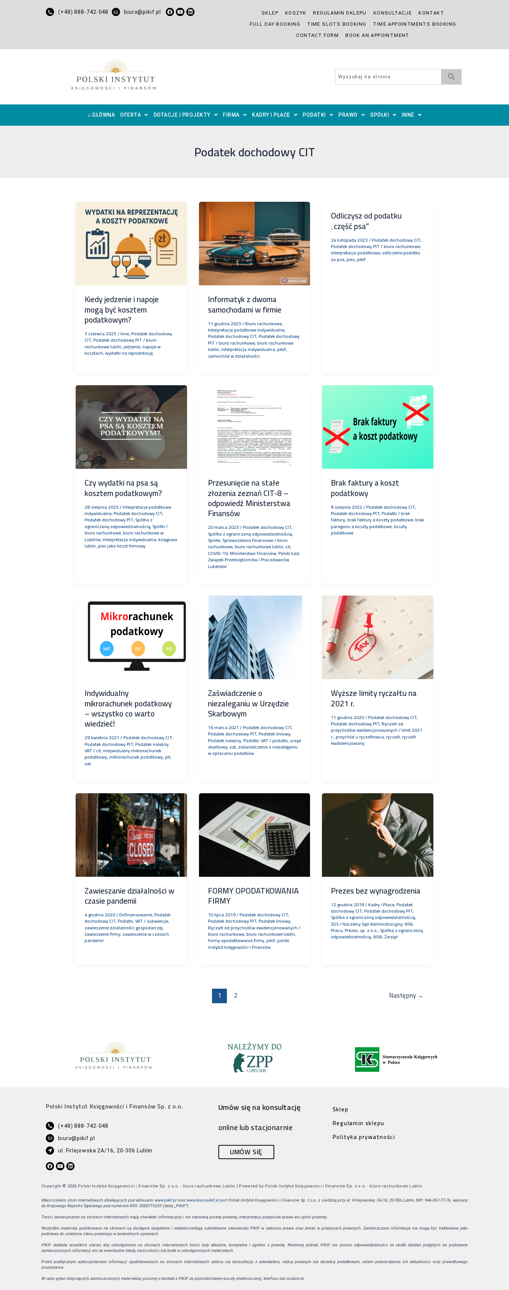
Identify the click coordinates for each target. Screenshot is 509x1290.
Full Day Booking (275, 24)
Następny (406, 995)
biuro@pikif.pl (142, 12)
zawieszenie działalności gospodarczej (123, 927)
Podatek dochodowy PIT (117, 340)
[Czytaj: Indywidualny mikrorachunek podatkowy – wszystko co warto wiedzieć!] (131, 636)
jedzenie (132, 346)
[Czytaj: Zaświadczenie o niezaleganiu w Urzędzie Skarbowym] (254, 636)
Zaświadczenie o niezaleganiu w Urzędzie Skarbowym (248, 703)
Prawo (348, 115)
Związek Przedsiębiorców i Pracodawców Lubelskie (248, 562)
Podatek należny (151, 744)
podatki (280, 740)
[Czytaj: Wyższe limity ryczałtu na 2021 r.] (377, 636)
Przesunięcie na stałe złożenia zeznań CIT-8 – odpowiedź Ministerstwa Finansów (249, 498)
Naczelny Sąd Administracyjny (372, 924)
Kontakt (431, 13)
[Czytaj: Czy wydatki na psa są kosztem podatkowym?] (131, 426)
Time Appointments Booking (414, 24)
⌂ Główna (101, 115)
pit (167, 757)
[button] (134, 115)
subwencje (157, 921)
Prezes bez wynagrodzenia (375, 890)
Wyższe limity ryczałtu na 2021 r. (374, 698)
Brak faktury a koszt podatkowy (365, 487)
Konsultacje (392, 13)
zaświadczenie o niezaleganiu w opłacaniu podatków (253, 750)
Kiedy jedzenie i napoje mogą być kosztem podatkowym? (122, 309)
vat (88, 763)
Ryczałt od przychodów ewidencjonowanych (367, 726)
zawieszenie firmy (102, 934)
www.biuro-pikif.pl (203, 1200)
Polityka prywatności (364, 1137)
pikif (281, 349)
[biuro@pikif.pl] (116, 12)
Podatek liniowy (274, 733)
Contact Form (317, 35)
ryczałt (393, 736)
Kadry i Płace (271, 115)
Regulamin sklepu (339, 13)
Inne (408, 115)
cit (287, 546)
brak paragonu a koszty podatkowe (377, 522)
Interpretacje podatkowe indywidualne (246, 330)
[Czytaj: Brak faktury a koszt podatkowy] (377, 426)
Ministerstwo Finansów (253, 553)
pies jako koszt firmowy (121, 546)
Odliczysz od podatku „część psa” (366, 220)
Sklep (270, 13)
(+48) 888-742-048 (83, 12)
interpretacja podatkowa (355, 252)
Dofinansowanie (135, 914)
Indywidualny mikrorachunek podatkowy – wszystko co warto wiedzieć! (128, 708)
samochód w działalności (234, 356)
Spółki (379, 115)
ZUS (334, 924)
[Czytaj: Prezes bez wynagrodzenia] (377, 834)
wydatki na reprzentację (129, 353)
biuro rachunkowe (237, 343)
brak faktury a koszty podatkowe (380, 519)
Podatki (314, 115)
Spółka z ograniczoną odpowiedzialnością (118, 522)
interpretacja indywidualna (248, 349)
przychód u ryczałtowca (360, 736)
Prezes (351, 930)
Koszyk (295, 13)
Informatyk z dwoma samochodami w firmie (244, 304)
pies (351, 259)
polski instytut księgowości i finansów (248, 943)
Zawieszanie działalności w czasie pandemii (129, 895)
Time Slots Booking (336, 24)
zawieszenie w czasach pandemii (127, 937)
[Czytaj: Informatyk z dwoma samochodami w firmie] (254, 242)
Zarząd (391, 936)
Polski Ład (288, 553)
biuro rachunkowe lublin (121, 343)
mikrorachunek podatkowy (136, 757)
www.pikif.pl (166, 1200)
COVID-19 (218, 553)
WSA (377, 936)
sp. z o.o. (369, 930)
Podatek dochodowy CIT (232, 336)
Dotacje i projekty (182, 115)
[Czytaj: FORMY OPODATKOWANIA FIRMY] (254, 834)
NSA (408, 924)
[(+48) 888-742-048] (50, 12)
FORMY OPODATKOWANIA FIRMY (253, 895)
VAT (88, 750)
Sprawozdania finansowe (247, 540)
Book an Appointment (377, 35)
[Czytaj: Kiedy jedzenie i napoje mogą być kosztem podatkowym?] (131, 242)
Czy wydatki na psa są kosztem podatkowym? (123, 487)
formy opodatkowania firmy (236, 940)
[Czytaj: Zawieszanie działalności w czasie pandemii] (131, 834)
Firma (231, 115)
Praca (336, 930)
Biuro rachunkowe (263, 323)
